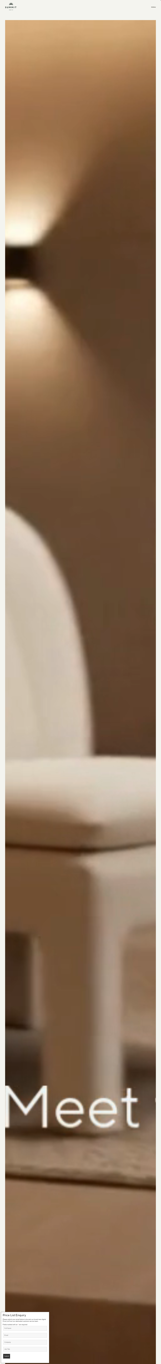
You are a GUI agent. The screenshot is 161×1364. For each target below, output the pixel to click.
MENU (153, 7)
